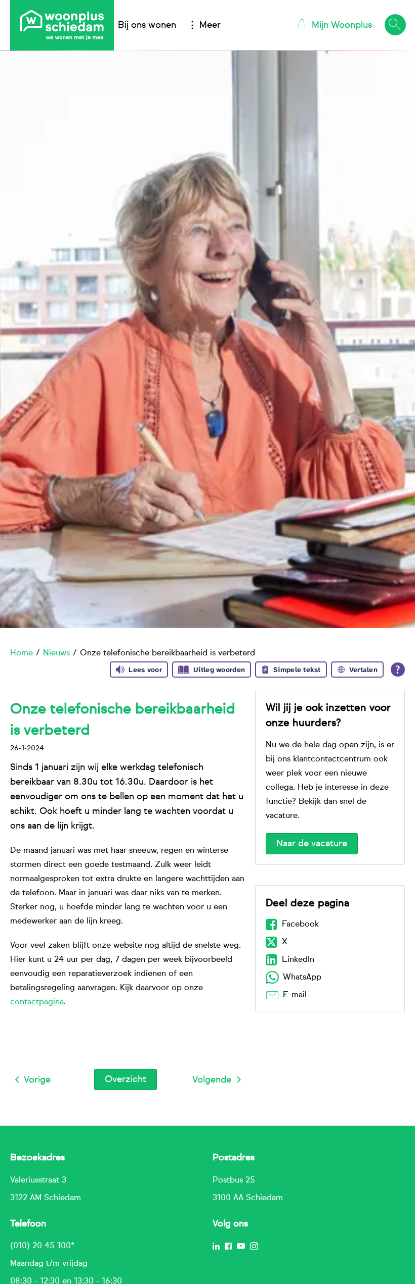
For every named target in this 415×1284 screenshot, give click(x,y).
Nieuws (56, 653)
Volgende (211, 1080)
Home (21, 653)
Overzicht (125, 1079)
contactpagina (37, 1002)
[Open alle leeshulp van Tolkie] (398, 669)
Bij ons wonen (147, 25)
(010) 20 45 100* (42, 1246)
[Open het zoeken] (395, 25)
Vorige (37, 1080)
